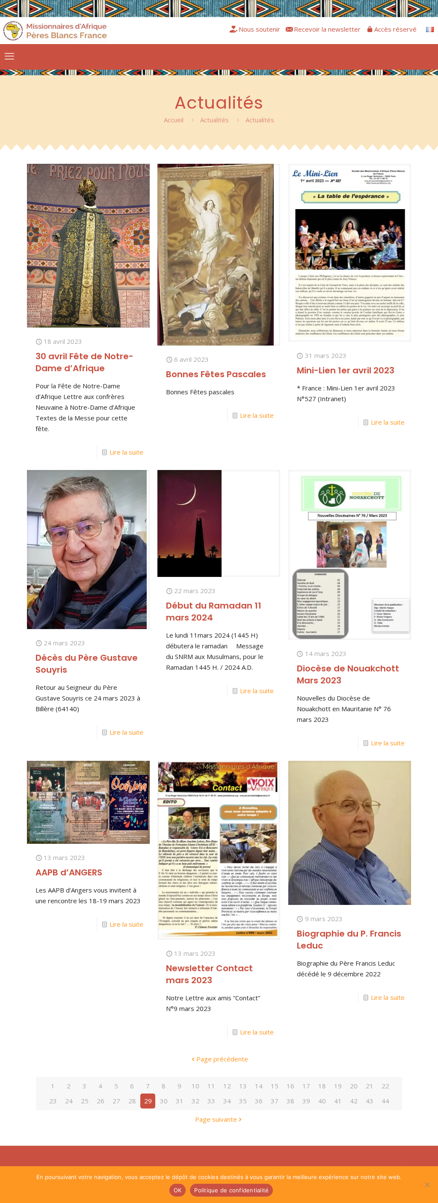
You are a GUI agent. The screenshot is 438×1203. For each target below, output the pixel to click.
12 (227, 1086)
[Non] (427, 1184)
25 (85, 1101)
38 (290, 1101)
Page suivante (216, 1119)
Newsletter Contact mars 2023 (209, 974)
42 (354, 1101)
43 (369, 1101)
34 (227, 1101)
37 (274, 1101)
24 (69, 1101)
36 (259, 1101)
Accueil (173, 119)
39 (306, 1101)
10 (195, 1086)
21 (369, 1086)
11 (211, 1086)
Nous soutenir (259, 29)
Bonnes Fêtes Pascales (216, 374)
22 (385, 1086)
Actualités (214, 119)
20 (354, 1086)
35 (243, 1101)
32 (195, 1101)
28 (132, 1101)
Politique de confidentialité (231, 1190)
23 (53, 1101)
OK (178, 1190)
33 (211, 1101)
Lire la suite (126, 452)
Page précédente (222, 1059)
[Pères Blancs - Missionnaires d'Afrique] (55, 30)
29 (148, 1101)
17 (306, 1086)
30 (164, 1101)
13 (243, 1086)
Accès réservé (395, 29)
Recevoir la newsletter (327, 29)
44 (385, 1101)
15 (274, 1086)
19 (338, 1086)
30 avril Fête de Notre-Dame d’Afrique (84, 362)
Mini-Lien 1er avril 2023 (345, 370)
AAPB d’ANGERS (69, 872)
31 (179, 1101)
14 (259, 1086)
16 (290, 1086)
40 (322, 1101)
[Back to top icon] (406, 1164)
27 (116, 1101)
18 (322, 1086)
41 (338, 1101)
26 (100, 1101)
